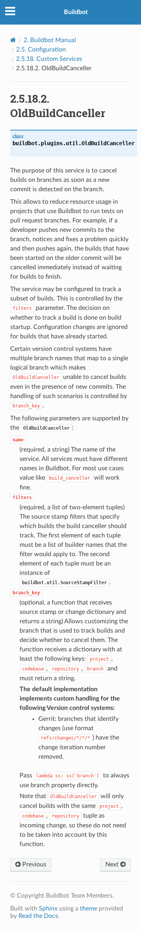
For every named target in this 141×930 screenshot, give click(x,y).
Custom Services (49, 59)
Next (112, 864)
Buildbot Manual (50, 40)
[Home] (13, 40)
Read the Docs (38, 916)
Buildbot (76, 12)
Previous (33, 864)
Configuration (41, 49)
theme (88, 908)
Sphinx (48, 908)
